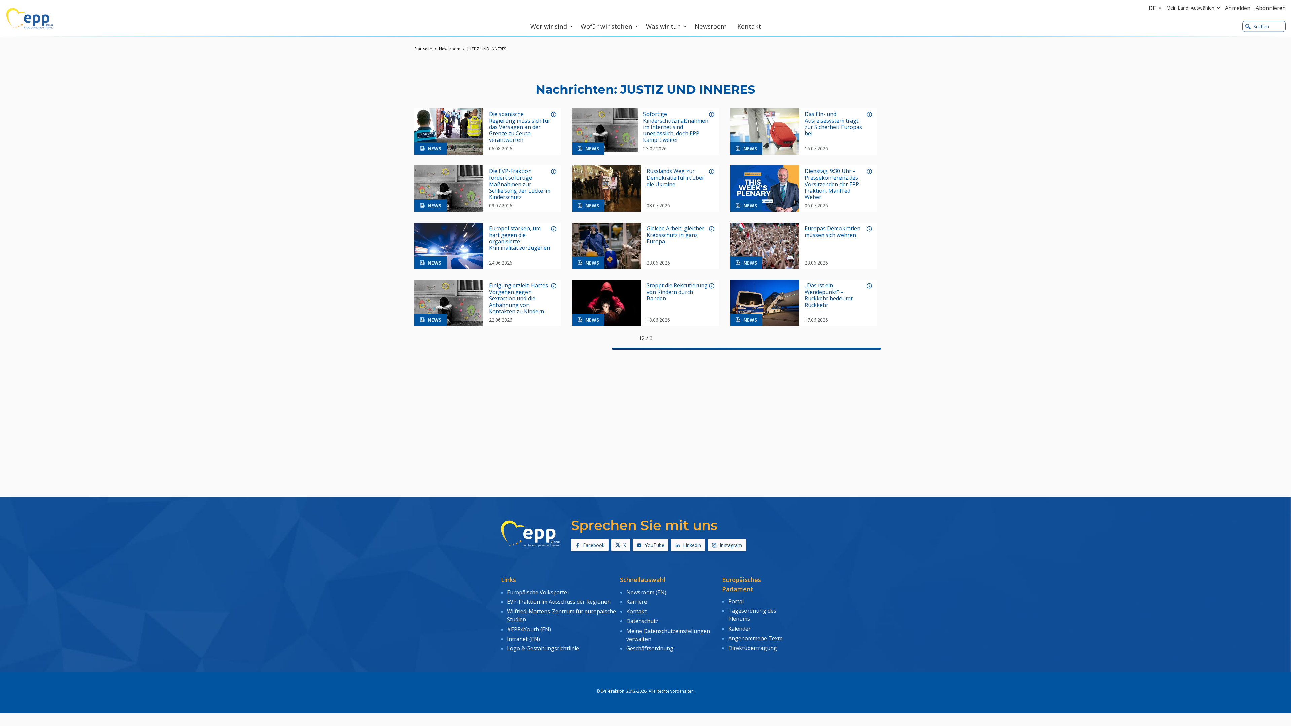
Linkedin (692, 545)
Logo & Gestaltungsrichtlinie (543, 648)
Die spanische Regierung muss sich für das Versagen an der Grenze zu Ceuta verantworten (519, 127)
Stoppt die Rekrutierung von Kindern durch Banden (677, 292)
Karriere (636, 601)
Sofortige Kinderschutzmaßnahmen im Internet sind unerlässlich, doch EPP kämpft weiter (675, 127)
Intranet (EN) (523, 639)
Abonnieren (1271, 8)
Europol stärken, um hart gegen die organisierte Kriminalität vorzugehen (519, 238)
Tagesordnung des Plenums (752, 614)
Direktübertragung (752, 648)
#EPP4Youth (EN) (529, 629)
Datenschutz (642, 621)
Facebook (593, 545)
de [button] (1152, 8)
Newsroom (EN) (646, 592)
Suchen (1261, 26)
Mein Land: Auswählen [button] (1190, 8)
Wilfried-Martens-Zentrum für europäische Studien (561, 615)
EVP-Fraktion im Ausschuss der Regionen (559, 601)
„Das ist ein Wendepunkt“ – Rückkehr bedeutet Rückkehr (829, 295)
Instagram (731, 545)
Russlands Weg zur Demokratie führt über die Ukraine (675, 178)
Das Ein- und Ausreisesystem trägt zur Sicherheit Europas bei (833, 124)
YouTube (654, 545)
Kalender (739, 628)
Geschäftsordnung (649, 648)
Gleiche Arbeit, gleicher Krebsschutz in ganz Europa (675, 235)
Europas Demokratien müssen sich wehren (832, 231)
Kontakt (636, 611)
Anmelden (1237, 8)
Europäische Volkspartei (538, 592)
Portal (736, 601)
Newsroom (449, 49)
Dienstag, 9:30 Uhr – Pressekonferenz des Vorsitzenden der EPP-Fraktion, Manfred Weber (833, 184)
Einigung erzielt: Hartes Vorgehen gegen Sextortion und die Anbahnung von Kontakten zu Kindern (518, 298)
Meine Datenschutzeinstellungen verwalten (668, 635)
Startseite (423, 49)
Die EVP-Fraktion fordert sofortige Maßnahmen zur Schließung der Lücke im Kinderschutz (519, 184)
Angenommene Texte (755, 638)
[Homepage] (29, 18)
